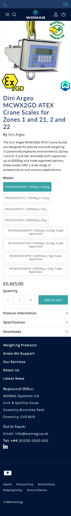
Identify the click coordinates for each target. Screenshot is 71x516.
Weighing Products (20, 345)
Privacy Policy (24, 484)
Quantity (10, 291)
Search (7, 484)
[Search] (16, 14)
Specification (14, 322)
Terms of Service (37, 490)
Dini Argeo (16, 134)
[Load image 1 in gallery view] (35, 56)
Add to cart (53, 300)
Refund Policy (46, 484)
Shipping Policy (12, 490)
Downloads (12, 331)
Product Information (19, 313)
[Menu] (7, 14)
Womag (17, 502)
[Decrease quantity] (8, 300)
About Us (11, 370)
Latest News (13, 378)
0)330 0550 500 (34, 440)
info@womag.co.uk (31, 433)
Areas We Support (19, 353)
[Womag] (35, 14)
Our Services (14, 362)
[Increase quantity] (31, 300)
